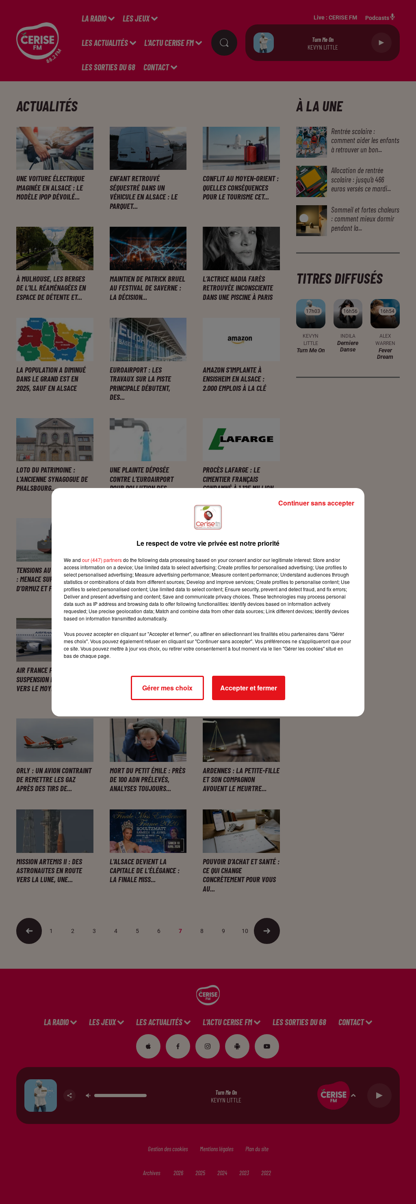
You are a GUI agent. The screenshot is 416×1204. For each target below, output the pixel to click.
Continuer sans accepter (316, 503)
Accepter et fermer (248, 687)
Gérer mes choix (167, 687)
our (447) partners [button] (102, 559)
